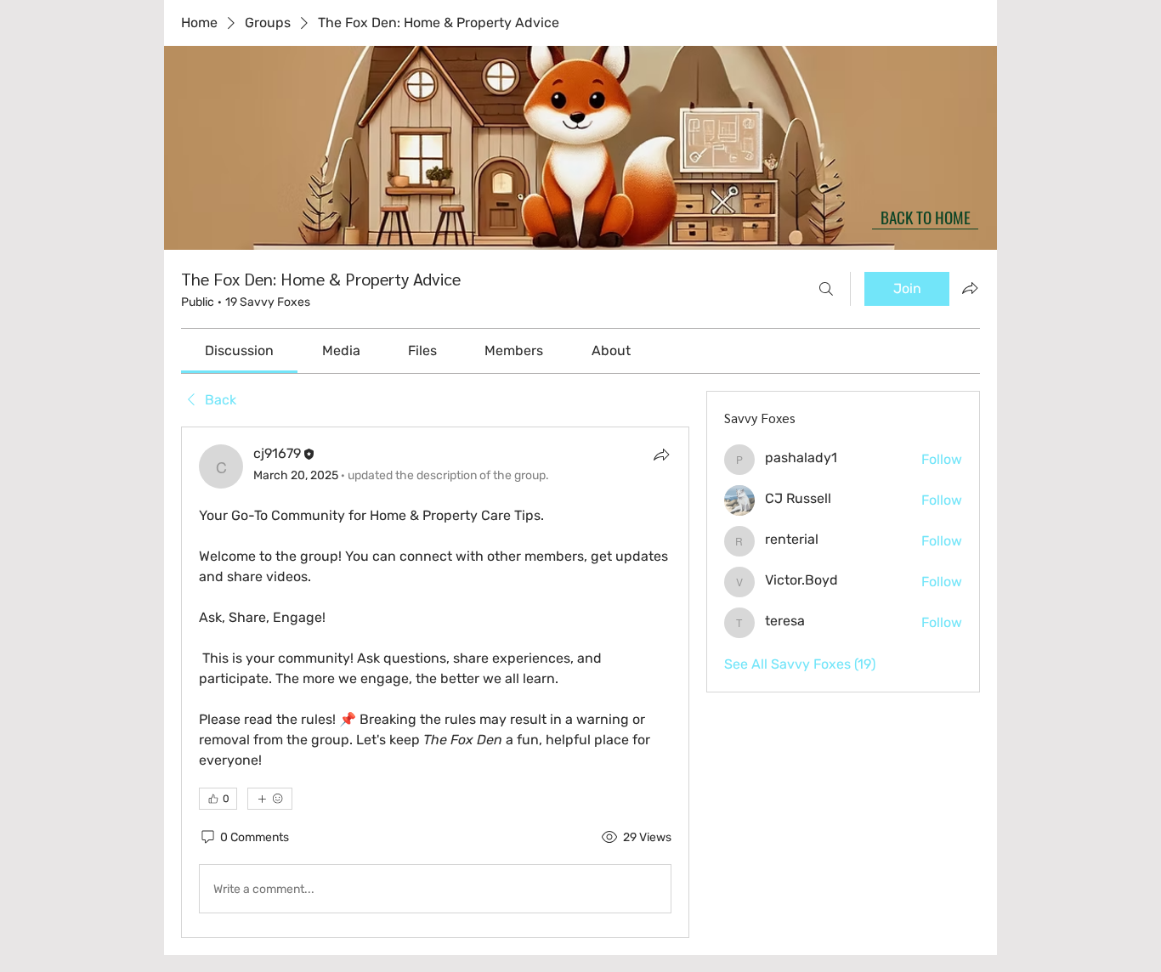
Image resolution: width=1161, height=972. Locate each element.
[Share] (661, 454)
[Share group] (970, 288)
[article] (435, 682)
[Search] (826, 289)
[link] (239, 350)
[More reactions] (269, 799)
